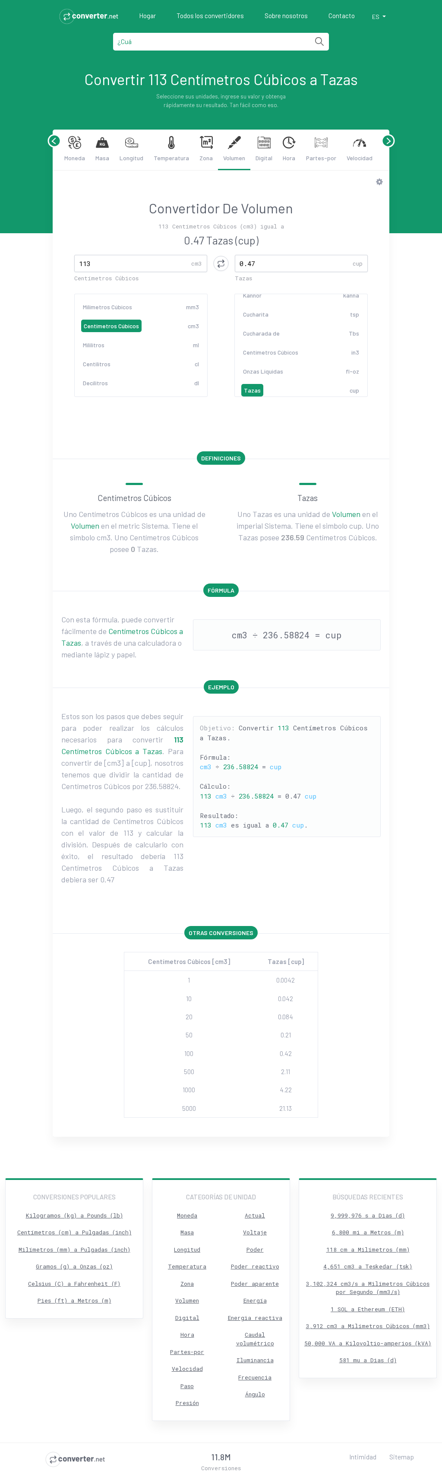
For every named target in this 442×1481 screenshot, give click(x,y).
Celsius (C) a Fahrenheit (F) (74, 1284)
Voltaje (255, 1232)
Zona (206, 158)
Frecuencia (255, 1377)
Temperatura (171, 158)
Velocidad (360, 158)
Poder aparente (255, 1284)
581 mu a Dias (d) (368, 1360)
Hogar (147, 15)
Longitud (131, 158)
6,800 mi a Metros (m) (368, 1232)
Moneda (74, 158)
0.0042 (285, 980)
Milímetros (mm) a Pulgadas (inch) (74, 1249)
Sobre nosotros (286, 15)
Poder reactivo (255, 1266)
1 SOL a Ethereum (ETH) (368, 1309)
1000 (189, 1090)
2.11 (285, 1071)
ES (376, 16)
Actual (255, 1215)
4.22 (286, 1090)
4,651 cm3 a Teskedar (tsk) (367, 1266)
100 (188, 1053)
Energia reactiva (255, 1318)
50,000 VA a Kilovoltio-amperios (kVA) (367, 1343)
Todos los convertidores (210, 15)
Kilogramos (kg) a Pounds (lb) (74, 1215)
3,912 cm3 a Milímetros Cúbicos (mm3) (368, 1326)
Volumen (234, 158)
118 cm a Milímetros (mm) (368, 1249)
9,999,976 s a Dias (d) (368, 1215)
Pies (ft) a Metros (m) (74, 1300)
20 (189, 1017)
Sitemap (401, 1456)
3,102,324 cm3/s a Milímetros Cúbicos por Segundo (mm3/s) (367, 1288)
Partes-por (321, 158)
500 (189, 1071)
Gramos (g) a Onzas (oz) (74, 1266)
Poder (255, 1249)
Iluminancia (255, 1360)
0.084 (285, 1017)
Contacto (341, 15)
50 (189, 1035)
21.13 (285, 1108)
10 (189, 998)
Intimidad (362, 1456)
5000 (189, 1108)
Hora (289, 158)
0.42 (286, 1053)
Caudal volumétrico (255, 1339)
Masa (102, 158)
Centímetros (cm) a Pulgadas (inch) (74, 1232)
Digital (264, 158)
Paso (187, 1386)
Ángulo (255, 1394)
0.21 (286, 1035)
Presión (187, 1403)
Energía (255, 1300)
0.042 (285, 998)
